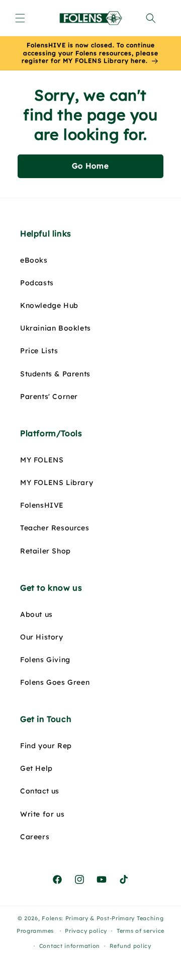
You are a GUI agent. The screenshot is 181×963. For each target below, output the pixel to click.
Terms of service (140, 930)
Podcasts (37, 282)
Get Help (36, 768)
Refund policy (130, 945)
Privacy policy (86, 930)
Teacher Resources (54, 527)
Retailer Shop (45, 550)
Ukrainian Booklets (55, 328)
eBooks (34, 260)
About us (36, 614)
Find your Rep (46, 745)
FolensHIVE (42, 505)
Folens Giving (45, 659)
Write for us (42, 814)
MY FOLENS (41, 459)
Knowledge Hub (49, 305)
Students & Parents (55, 373)
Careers (34, 836)
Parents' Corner (49, 396)
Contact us (39, 790)
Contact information (69, 945)
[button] (20, 18)
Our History (41, 636)
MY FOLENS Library (56, 482)
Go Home (90, 166)
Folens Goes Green (54, 682)
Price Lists (39, 350)
